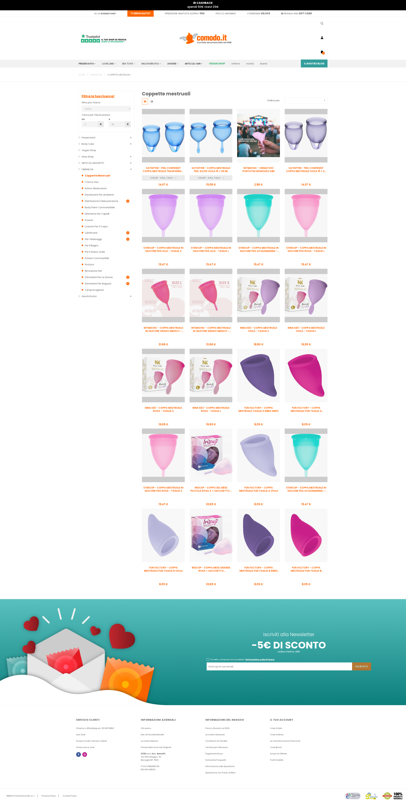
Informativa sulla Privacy (260, 659)
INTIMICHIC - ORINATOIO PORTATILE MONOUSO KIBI (258, 169)
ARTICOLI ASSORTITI (93, 163)
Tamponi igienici (94, 290)
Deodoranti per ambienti (99, 194)
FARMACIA (87, 169)
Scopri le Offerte (278, 753)
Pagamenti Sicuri (214, 753)
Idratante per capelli (97, 213)
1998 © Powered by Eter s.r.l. (20, 795)
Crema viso (92, 182)
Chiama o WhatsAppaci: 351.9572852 (95, 728)
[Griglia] (145, 101)
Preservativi (88, 137)
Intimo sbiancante (96, 188)
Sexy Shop (88, 156)
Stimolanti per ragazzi (98, 283)
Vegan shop (89, 150)
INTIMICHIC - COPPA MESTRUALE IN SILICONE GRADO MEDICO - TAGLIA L (163, 329)
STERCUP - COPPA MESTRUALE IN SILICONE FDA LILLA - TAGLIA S (163, 249)
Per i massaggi (93, 239)
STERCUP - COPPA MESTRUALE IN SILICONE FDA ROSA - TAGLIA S (163, 489)
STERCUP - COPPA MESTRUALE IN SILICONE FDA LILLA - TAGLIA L (211, 249)
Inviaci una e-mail (85, 747)
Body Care (88, 144)
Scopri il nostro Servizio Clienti (91, 740)
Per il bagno (91, 245)
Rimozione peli (93, 271)
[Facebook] (78, 754)
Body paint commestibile (100, 207)
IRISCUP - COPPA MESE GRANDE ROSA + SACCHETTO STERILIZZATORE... (211, 569)
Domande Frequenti (215, 759)
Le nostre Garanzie (215, 734)
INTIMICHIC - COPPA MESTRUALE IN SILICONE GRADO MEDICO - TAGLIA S (211, 329)
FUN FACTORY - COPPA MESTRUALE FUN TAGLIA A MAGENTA (306, 409)
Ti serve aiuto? (141, 13)
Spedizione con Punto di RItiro (220, 772)
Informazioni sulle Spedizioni (220, 766)
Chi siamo (146, 728)
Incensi (89, 220)
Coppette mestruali (97, 175)
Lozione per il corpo (96, 226)
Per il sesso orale (95, 251)
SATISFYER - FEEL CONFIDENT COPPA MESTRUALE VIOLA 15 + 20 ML (306, 169)
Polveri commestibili (97, 258)
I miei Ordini (276, 728)
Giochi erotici (89, 296)
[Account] (322, 38)
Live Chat (80, 734)
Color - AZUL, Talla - (162, 177)
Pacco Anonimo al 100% (217, 728)
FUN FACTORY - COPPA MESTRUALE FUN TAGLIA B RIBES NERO (258, 569)
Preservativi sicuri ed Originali (156, 747)
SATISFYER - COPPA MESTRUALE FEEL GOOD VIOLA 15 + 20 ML (211, 169)
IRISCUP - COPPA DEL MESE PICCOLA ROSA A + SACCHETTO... (211, 489)
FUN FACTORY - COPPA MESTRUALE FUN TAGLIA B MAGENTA (306, 569)
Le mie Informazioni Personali (285, 740)
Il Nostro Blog (314, 63)
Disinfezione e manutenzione (101, 201)
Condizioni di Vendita (216, 740)
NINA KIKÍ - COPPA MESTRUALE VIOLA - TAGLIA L (306, 329)
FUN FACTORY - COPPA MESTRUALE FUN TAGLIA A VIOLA (258, 489)
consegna (258, 13)
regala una (298, 13)
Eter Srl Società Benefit (152, 734)
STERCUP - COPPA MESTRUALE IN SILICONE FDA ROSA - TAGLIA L (306, 249)
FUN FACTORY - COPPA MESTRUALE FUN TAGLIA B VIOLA (163, 569)
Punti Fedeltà (276, 759)
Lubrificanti (91, 232)
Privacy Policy (49, 795)
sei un (104, 13)
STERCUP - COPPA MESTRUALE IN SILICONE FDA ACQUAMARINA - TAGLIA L (258, 249)
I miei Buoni (276, 747)
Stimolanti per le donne (99, 277)
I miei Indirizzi (277, 734)
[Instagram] (84, 754)
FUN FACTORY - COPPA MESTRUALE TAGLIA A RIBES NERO (258, 409)
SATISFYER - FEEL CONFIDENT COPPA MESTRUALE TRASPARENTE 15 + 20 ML (163, 169)
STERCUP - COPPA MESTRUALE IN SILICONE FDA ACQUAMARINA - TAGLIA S (306, 489)
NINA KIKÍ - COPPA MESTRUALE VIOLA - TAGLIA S (258, 329)
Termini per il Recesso (216, 747)
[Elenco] (152, 101)
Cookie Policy (70, 795)
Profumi (89, 264)
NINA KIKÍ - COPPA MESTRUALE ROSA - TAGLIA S (163, 409)
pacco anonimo (226, 13)
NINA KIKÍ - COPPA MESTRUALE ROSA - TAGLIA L (211, 409)
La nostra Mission (149, 740)
